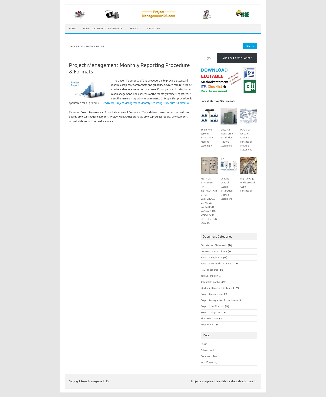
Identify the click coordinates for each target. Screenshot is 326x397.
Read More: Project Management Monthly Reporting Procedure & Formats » (146, 103)
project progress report (157, 116)
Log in (204, 344)
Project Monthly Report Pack (126, 116)
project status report (80, 121)
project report (180, 116)
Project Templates (211, 312)
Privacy (134, 28)
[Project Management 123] (163, 17)
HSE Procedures (209, 269)
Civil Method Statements (214, 245)
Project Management (92, 112)
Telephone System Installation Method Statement (207, 137)
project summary (103, 121)
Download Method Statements (102, 28)
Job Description (209, 275)
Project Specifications (213, 306)
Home (72, 28)
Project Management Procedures (123, 112)
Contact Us (153, 28)
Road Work (207, 324)
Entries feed (207, 350)
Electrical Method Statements (217, 263)
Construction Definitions (214, 251)
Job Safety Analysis (211, 282)
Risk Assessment (210, 318)
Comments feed (209, 356)
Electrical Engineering (212, 257)
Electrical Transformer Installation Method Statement (228, 137)
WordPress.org (209, 362)
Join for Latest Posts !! (237, 58)
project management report (93, 116)
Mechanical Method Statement (217, 288)
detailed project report (162, 112)
